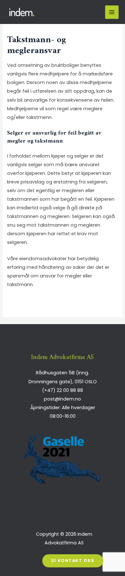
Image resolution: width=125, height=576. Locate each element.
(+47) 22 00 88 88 (62, 390)
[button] (72, 560)
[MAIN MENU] (112, 12)
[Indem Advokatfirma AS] (22, 12)
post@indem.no (62, 399)
